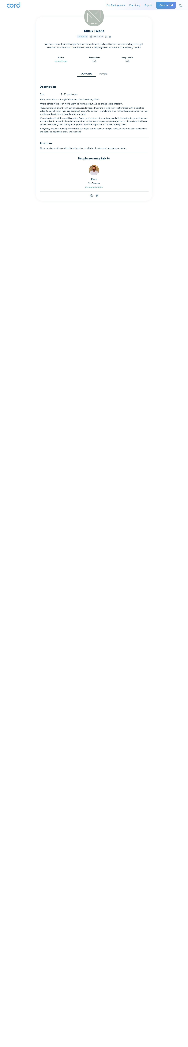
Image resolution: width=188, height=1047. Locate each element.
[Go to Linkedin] (110, 37)
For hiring (134, 5)
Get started (166, 5)
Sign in (148, 5)
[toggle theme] (180, 5)
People (103, 73)
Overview (86, 73)
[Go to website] (106, 37)
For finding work (116, 5)
